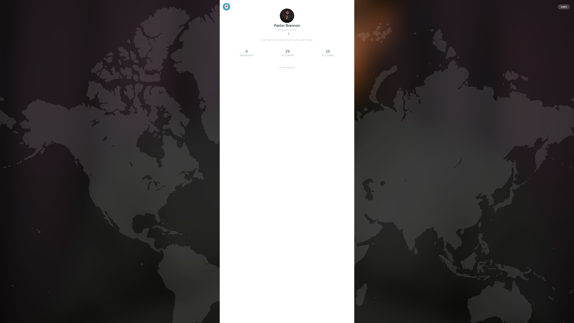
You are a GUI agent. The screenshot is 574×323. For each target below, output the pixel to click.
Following (328, 55)
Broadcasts (247, 55)
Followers (287, 55)
